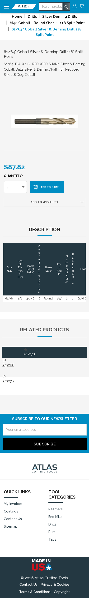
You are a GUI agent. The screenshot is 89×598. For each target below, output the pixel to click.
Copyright (62, 592)
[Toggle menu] (6, 6)
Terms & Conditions (35, 592)
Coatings (11, 511)
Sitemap (10, 526)
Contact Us (13, 519)
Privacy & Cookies (55, 584)
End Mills (55, 517)
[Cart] (83, 6)
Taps (52, 539)
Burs (51, 532)
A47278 (29, 354)
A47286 (8, 365)
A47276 (8, 381)
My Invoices (13, 504)
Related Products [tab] (44, 330)
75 (29, 351)
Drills (52, 524)
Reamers (55, 509)
